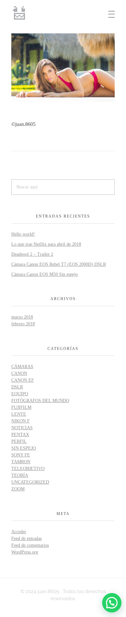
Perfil (19, 441)
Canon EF (22, 380)
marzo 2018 (22, 317)
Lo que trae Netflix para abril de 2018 (46, 244)
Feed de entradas (26, 538)
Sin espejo (23, 448)
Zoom (18, 489)
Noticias (22, 427)
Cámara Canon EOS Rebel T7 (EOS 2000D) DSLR (58, 264)
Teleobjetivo (28, 468)
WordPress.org (24, 552)
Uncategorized (30, 482)
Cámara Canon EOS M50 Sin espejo (44, 274)
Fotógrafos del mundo (40, 400)
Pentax (20, 434)
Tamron (20, 461)
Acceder (18, 531)
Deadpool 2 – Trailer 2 (32, 254)
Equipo (19, 393)
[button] (111, 602)
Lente (18, 414)
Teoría (19, 475)
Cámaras (22, 366)
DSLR (17, 387)
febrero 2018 (23, 323)
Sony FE (20, 455)
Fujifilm (21, 407)
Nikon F (20, 421)
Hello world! (23, 234)
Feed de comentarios (30, 545)
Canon (19, 373)
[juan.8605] (19, 13)
